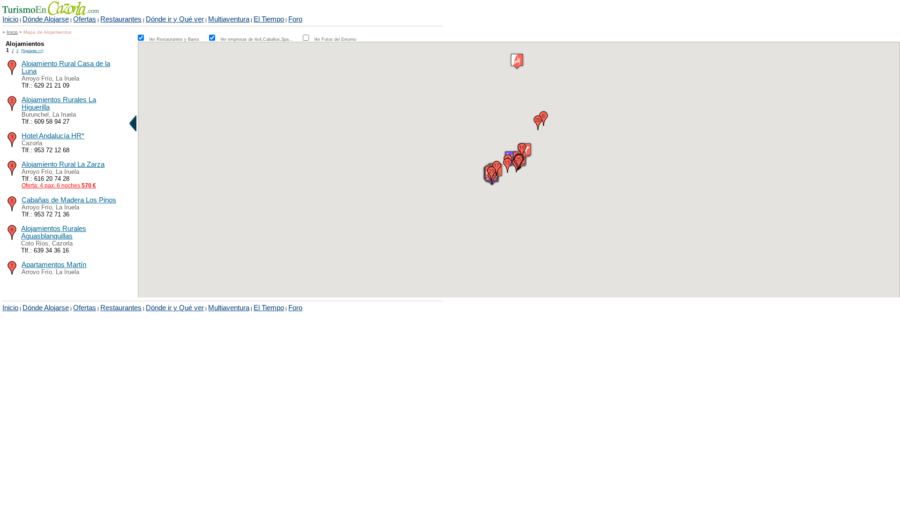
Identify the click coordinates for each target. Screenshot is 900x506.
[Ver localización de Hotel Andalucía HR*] (12, 145)
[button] (507, 165)
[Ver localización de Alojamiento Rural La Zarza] (12, 173)
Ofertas (84, 19)
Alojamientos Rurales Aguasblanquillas (53, 232)
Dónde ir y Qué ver (175, 19)
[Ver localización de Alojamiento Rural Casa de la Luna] (12, 72)
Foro (295, 19)
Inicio (10, 19)
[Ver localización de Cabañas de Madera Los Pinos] (12, 209)
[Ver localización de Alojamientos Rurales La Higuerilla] (12, 108)
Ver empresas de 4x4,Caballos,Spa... (260, 39)
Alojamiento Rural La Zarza (63, 164)
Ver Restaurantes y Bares (178, 39)
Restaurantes (121, 19)
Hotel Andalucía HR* (53, 136)
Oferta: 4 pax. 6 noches (59, 185)
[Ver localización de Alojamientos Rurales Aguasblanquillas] (12, 237)
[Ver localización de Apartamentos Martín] (12, 273)
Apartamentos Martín (54, 264)
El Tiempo (269, 19)
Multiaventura (228, 19)
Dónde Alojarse (45, 19)
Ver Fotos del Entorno (335, 39)
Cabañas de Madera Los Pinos (69, 200)
